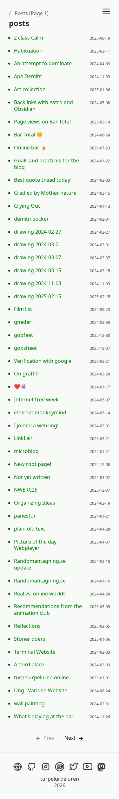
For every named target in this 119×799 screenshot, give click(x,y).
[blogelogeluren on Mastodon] (101, 766)
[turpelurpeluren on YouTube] (87, 766)
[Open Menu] (106, 11)
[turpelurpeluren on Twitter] (73, 766)
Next (70, 738)
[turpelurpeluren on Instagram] (45, 766)
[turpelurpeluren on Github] (31, 766)
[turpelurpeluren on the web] (17, 766)
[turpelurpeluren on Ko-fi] (59, 766)
